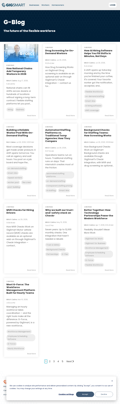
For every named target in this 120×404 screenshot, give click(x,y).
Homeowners (58, 5)
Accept (85, 394)
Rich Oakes (10, 142)
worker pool (13, 182)
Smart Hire (90, 101)
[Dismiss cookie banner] (112, 381)
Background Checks (55, 249)
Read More (31, 115)
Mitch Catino (11, 80)
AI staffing (51, 190)
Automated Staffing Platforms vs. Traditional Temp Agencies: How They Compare (57, 135)
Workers (45, 5)
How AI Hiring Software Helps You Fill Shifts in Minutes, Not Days (98, 53)
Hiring (10, 109)
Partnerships (52, 254)
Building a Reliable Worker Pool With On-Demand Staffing (19, 132)
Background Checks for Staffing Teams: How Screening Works (97, 132)
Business (20, 109)
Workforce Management (96, 248)
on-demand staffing (94, 96)
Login (112, 5)
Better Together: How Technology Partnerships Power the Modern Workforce (98, 214)
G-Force (89, 260)
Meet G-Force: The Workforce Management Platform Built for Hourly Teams (20, 289)
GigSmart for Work (94, 238)
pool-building (14, 187)
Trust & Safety (53, 244)
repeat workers (15, 177)
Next (69, 361)
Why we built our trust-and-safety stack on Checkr (59, 212)
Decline (104, 394)
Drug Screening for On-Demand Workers (59, 52)
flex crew (26, 182)
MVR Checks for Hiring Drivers (20, 211)
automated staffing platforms (55, 175)
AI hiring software (93, 105)
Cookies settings (66, 394)
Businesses (34, 5)
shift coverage (92, 110)
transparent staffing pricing (59, 185)
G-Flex (65, 254)
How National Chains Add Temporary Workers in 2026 (19, 71)
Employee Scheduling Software (95, 254)
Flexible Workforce (94, 91)
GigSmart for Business (95, 243)
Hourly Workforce (16, 348)
